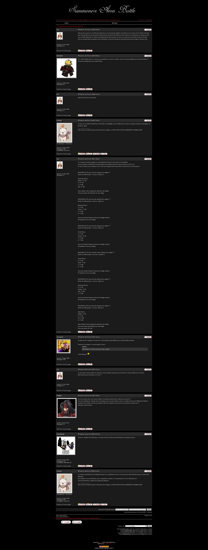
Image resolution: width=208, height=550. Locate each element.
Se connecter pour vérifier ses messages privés (107, 20)
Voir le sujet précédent (62, 516)
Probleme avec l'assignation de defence (70, 26)
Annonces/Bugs (94, 518)
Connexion (141, 20)
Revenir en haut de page (64, 50)
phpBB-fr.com (108, 543)
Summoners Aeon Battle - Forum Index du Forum (72, 518)
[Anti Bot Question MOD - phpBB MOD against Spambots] (104, 547)
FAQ (57, 20)
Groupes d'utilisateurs (83, 20)
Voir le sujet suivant (61, 515)
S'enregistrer (148, 20)
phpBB (100, 542)
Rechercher (62, 20)
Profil (91, 20)
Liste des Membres (71, 20)
